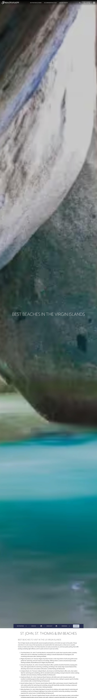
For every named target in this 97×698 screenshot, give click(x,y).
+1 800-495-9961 (86, 3)
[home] (10, 2)
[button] (36, 2)
